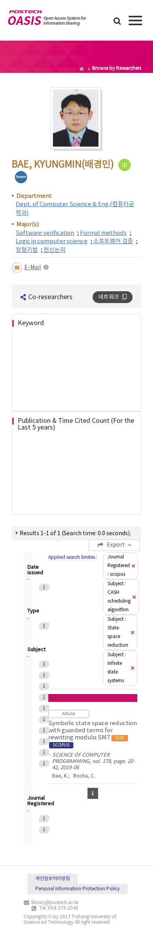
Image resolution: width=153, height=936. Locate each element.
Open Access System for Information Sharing (47, 19)
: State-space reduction (117, 632)
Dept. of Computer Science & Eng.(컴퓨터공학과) (75, 208)
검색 (117, 21)
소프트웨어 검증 (113, 241)
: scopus (118, 566)
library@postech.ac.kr (54, 902)
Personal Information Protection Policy (77, 888)
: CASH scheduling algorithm (119, 596)
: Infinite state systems (116, 667)
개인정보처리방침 (52, 878)
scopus (21, 177)
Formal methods (103, 233)
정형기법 (27, 250)
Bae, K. (60, 776)
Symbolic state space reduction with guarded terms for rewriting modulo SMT (92, 734)
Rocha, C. (84, 776)
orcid (124, 165)
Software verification (45, 233)
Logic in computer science (51, 241)
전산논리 (55, 250)
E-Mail (32, 267)
